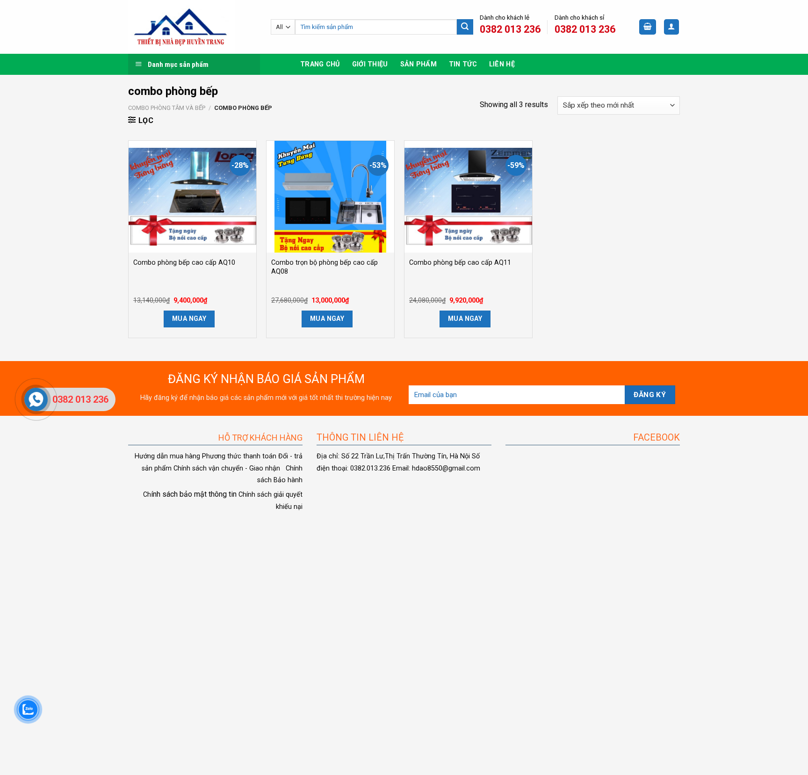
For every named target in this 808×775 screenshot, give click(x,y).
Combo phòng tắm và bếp (166, 107)
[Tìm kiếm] (465, 27)
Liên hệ (502, 64)
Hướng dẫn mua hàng (167, 456)
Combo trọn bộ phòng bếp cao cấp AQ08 (324, 267)
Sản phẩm (418, 64)
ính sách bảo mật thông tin (190, 494)
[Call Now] (36, 399)
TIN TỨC (463, 64)
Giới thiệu (370, 64)
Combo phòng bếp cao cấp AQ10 (184, 263)
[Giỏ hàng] (647, 27)
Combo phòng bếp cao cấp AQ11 (460, 263)
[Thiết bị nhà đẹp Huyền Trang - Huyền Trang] (192, 27)
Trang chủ (320, 64)
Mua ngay (189, 318)
